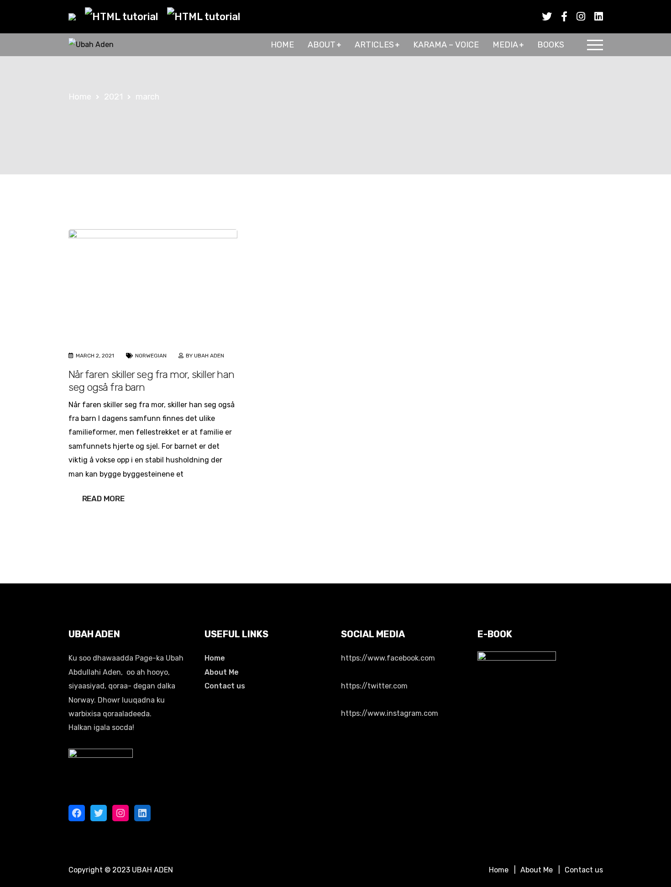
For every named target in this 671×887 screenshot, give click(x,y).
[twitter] (547, 16)
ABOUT (322, 45)
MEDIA (505, 45)
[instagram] (581, 16)
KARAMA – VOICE (446, 45)
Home (214, 658)
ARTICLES (374, 45)
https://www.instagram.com (389, 713)
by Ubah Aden (205, 355)
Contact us (224, 686)
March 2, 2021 (95, 355)
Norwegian (151, 355)
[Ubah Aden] (91, 45)
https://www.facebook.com (388, 658)
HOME (282, 45)
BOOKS (550, 45)
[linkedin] (598, 16)
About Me (221, 672)
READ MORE (103, 498)
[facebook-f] (564, 16)
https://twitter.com (374, 686)
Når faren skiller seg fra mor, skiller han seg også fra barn (151, 381)
